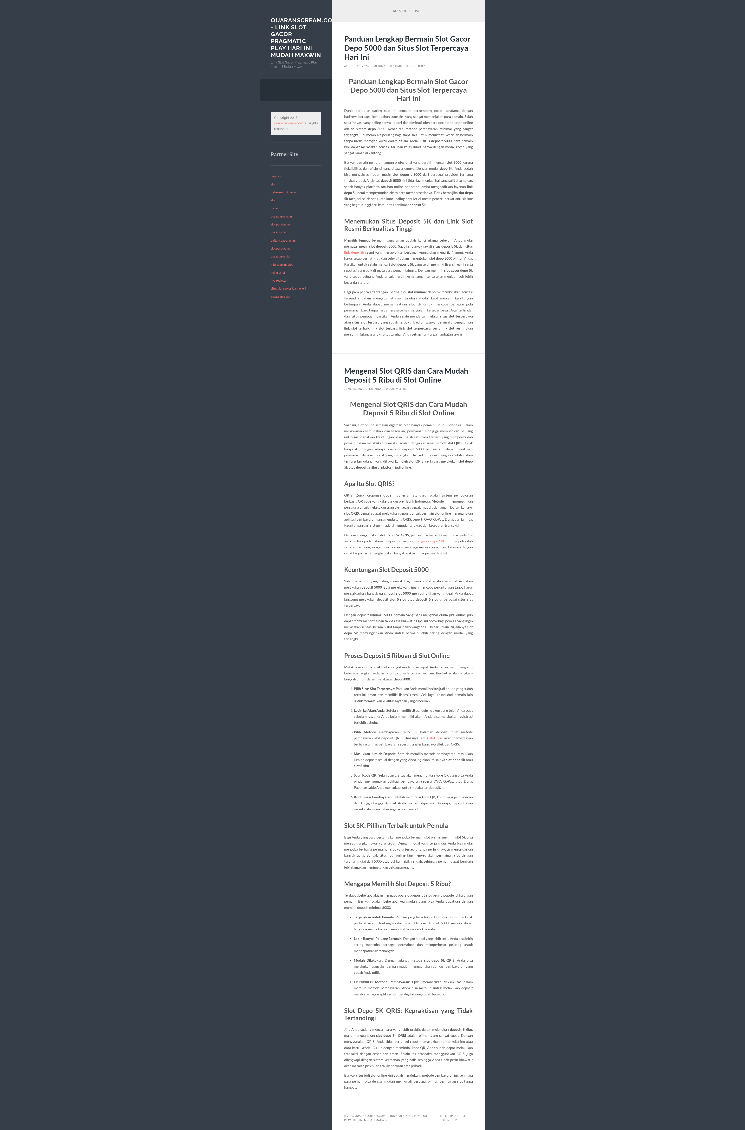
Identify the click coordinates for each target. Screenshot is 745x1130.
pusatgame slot (280, 256)
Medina (379, 66)
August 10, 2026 (356, 66)
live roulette (279, 280)
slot (273, 184)
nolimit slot (278, 272)
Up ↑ (456, 1120)
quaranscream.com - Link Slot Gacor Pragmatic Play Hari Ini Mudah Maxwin (304, 37)
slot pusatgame (280, 224)
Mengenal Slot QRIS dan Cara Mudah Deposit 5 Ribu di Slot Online (406, 375)
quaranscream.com (288, 123)
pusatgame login (281, 216)
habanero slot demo (283, 192)
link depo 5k (354, 252)
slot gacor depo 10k (429, 541)
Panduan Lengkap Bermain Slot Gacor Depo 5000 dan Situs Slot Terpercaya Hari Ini (407, 47)
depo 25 (276, 176)
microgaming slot (282, 264)
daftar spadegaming (283, 240)
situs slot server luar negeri (288, 288)
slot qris (436, 738)
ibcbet (275, 208)
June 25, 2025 (354, 388)
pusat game (278, 232)
